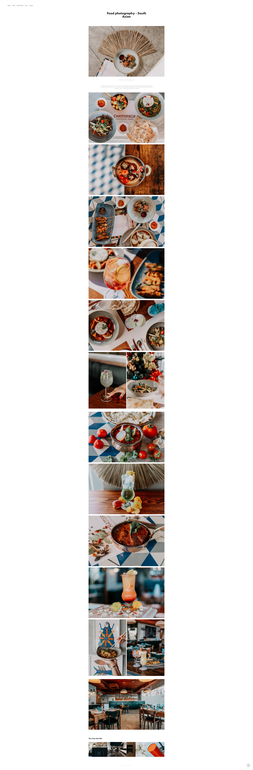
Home (9, 5)
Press (26, 5)
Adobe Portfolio (129, 765)
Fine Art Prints (20, 5)
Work (13, 5)
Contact (31, 5)
